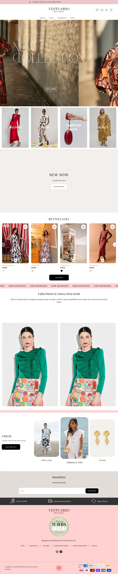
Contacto (94, 546)
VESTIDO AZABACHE (8, 265)
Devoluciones (34, 546)
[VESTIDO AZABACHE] (15, 243)
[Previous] (3, 244)
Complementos (61, 18)
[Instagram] (57, 551)
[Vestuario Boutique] (59, 10)
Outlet (72, 18)
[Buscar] (102, 10)
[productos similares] (25, 226)
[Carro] (111, 10)
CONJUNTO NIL (93, 265)
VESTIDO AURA (35, 265)
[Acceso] (107, 10)
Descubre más (59, 187)
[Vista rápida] (15, 260)
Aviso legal (46, 546)
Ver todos (59, 278)
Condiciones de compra (61, 546)
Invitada (42, 18)
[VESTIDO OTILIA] (73, 243)
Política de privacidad (80, 546)
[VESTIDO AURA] (44, 243)
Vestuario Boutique (21, 567)
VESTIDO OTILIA (64, 265)
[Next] (115, 244)
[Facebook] (61, 551)
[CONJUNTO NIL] (102, 243)
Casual (51, 18)
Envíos (23, 546)
